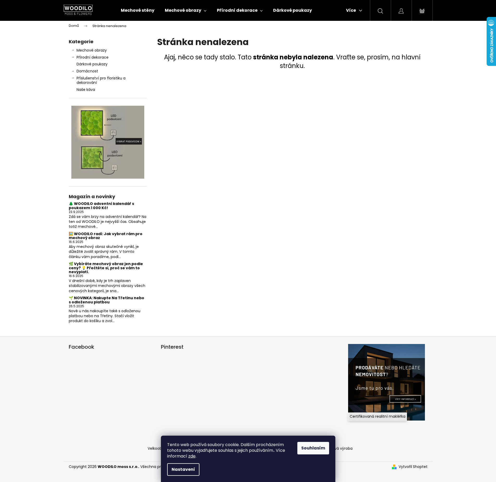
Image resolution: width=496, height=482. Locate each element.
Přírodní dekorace (93, 57)
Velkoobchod (159, 448)
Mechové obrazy (92, 50)
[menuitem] (138, 10)
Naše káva (86, 89)
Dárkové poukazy (92, 64)
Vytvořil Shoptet (413, 466)
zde (192, 456)
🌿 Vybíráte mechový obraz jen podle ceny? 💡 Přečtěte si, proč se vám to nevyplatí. (106, 268)
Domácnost (87, 71)
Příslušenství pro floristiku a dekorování (101, 80)
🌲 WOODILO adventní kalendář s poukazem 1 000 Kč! (101, 206)
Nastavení (183, 469)
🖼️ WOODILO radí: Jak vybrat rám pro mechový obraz (105, 236)
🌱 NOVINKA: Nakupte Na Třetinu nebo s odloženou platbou (106, 300)
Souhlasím (313, 448)
